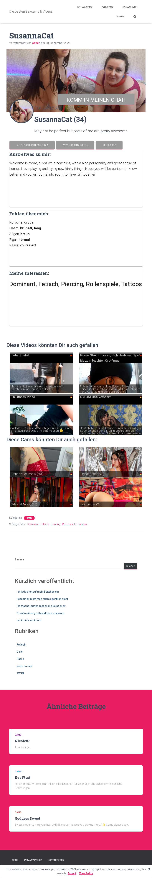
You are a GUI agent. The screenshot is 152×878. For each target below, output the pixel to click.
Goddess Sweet (27, 818)
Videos (120, 16)
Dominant (33, 524)
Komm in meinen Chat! (96, 100)
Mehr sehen (109, 145)
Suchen (19, 559)
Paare (20, 658)
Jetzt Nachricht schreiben (32, 145)
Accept (72, 873)
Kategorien (129, 7)
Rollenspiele (69, 524)
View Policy (86, 873)
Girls (20, 651)
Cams (29, 518)
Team (15, 860)
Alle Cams (107, 7)
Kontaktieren (56, 860)
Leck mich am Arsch (29, 620)
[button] (137, 7)
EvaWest (22, 777)
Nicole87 (22, 741)
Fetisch (44, 524)
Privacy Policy (33, 860)
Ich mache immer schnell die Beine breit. (41, 605)
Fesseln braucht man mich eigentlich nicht (42, 598)
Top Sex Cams (84, 7)
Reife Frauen (24, 666)
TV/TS (20, 673)
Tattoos (82, 524)
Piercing (55, 524)
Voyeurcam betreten (75, 145)
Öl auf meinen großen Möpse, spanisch (40, 613)
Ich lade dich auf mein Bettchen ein (38, 591)
